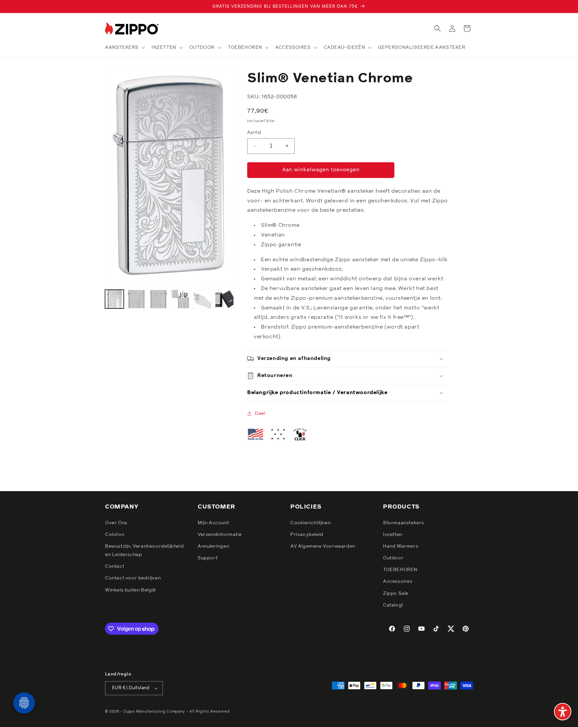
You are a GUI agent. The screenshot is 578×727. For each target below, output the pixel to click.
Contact (114, 566)
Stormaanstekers (403, 523)
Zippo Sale (395, 593)
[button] (124, 47)
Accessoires (397, 581)
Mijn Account (213, 523)
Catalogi (393, 605)
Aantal (254, 132)
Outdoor (393, 558)
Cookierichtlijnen (310, 523)
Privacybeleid (306, 534)
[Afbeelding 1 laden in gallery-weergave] (114, 299)
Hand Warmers (400, 546)
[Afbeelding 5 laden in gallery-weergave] (202, 299)
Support (207, 558)
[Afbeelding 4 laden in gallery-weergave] (180, 299)
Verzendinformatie (220, 534)
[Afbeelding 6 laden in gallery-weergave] (224, 299)
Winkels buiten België (130, 590)
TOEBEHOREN (400, 569)
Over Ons (116, 523)
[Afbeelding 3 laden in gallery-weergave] (158, 299)
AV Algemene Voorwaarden (322, 546)
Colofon (114, 534)
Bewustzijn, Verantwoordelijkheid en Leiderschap (144, 550)
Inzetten (392, 534)
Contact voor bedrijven (133, 578)
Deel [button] (260, 413)
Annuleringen (213, 546)
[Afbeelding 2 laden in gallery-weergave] (136, 299)
